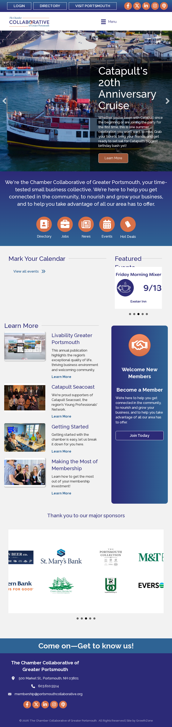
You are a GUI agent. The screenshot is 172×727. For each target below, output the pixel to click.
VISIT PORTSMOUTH (92, 6)
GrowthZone (144, 711)
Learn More (61, 368)
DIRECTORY (50, 6)
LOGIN (19, 6)
